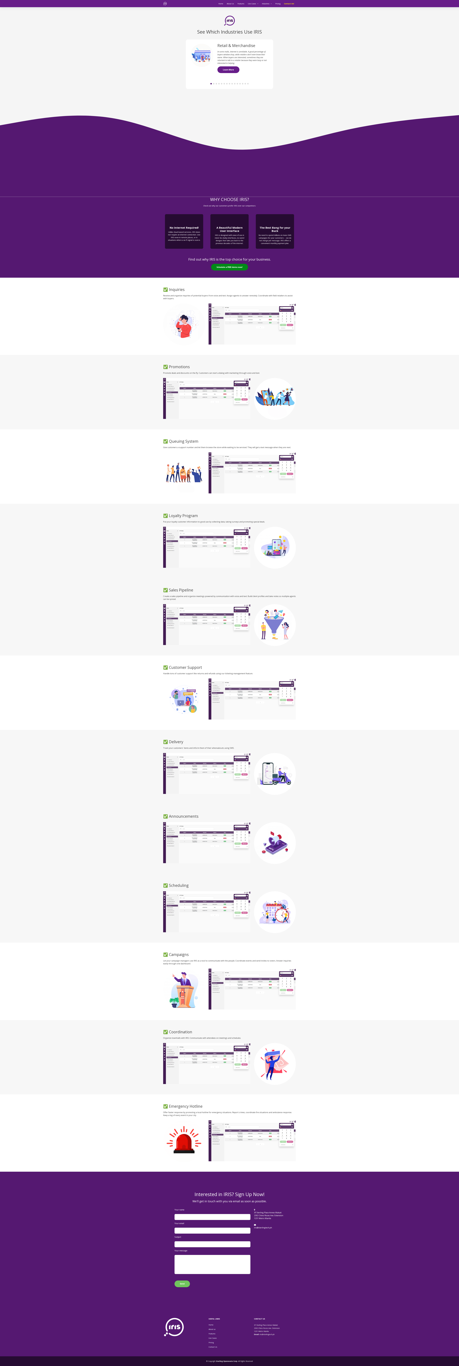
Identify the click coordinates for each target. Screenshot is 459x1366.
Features (241, 4)
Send (182, 1283)
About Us (230, 4)
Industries (265, 4)
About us (212, 1329)
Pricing (277, 4)
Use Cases (252, 4)
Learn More (228, 69)
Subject (178, 1237)
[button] (211, 83)
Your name (179, 1209)
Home (220, 4)
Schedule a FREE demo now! (230, 267)
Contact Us (213, 1347)
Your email (179, 1223)
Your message (181, 1250)
